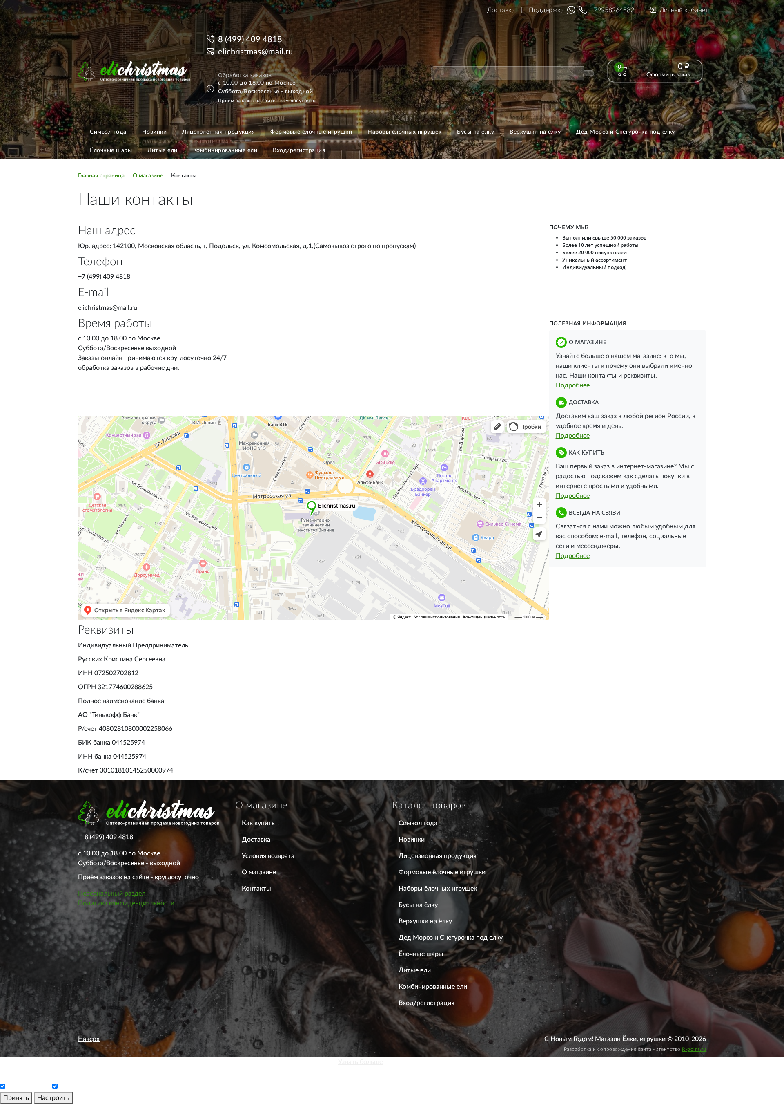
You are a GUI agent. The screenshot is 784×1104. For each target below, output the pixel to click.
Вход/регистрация (426, 1003)
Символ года (418, 823)
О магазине (259, 872)
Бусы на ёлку (418, 905)
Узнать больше (360, 1062)
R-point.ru (694, 1049)
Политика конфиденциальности (126, 903)
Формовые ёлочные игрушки (442, 872)
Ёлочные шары (421, 954)
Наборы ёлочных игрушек (438, 888)
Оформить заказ (668, 75)
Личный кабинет (683, 10)
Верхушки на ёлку (425, 921)
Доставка (501, 10)
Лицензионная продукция (438, 856)
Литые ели (415, 970)
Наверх (89, 1039)
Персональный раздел (111, 893)
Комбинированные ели (433, 986)
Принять (16, 1098)
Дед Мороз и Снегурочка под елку (451, 937)
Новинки (412, 839)
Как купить (258, 823)
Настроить (53, 1098)
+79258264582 (612, 10)
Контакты (256, 888)
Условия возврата (268, 856)
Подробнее (573, 385)
